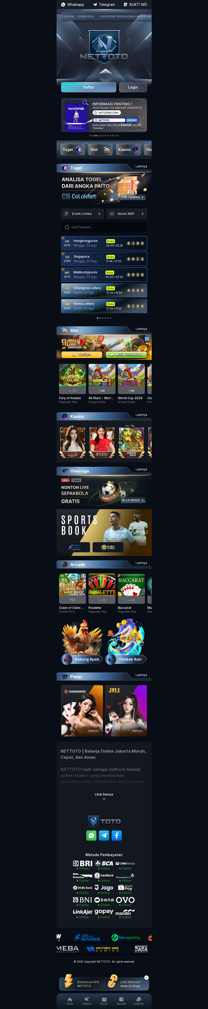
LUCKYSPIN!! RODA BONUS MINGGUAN (114, 16)
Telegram (107, 4)
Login (133, 87)
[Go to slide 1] (90, 135)
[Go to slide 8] (110, 135)
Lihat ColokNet (130, 197)
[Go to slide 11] (118, 135)
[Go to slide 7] (108, 135)
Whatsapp (75, 4)
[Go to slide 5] (102, 135)
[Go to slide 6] (105, 135)
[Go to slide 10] (115, 135)
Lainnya (141, 166)
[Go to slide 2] (92, 135)
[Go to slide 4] (100, 135)
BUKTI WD (138, 4)
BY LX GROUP (131, 500)
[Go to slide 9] (113, 135)
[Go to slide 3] (96, 135)
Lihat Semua (104, 794)
